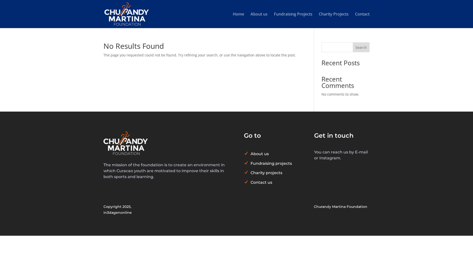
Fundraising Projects (293, 14)
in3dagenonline (117, 212)
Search (361, 47)
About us (259, 14)
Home (238, 14)
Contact (362, 14)
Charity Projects (334, 14)
